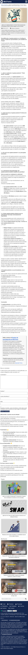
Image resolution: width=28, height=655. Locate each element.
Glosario (13, 28)
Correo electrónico (5, 396)
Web (1, 401)
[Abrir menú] (26, 1)
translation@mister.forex (7, 634)
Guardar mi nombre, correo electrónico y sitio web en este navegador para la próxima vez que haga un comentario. (13, 409)
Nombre (2, 391)
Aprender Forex (18, 363)
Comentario (3, 374)
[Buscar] (26, 599)
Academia (17, 28)
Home (2, 4)
